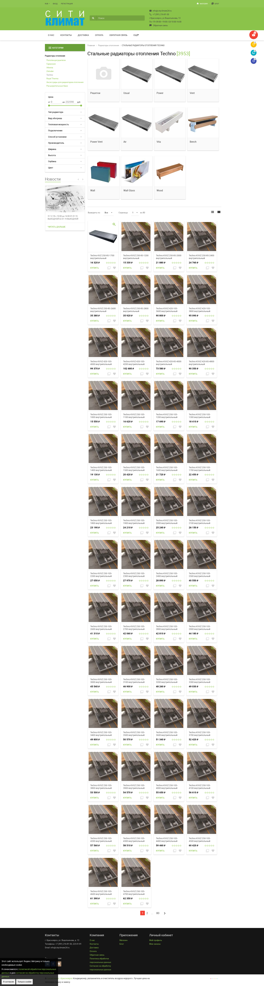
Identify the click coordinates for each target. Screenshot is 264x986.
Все (106, 212)
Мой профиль (155, 940)
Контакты (66, 35)
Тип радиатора (55, 112)
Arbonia (49, 67)
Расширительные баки (57, 85)
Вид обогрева (55, 118)
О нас (51, 35)
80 (157, 913)
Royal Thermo (52, 78)
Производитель (56, 142)
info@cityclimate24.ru (160, 10)
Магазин (202, 3)
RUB (46, 3)
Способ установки (57, 136)
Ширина (52, 149)
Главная (91, 45)
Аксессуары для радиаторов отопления (64, 82)
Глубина (52, 161)
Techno (49, 74)
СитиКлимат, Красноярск (60, 978)
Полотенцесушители (56, 60)
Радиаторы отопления (55, 56)
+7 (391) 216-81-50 (159, 14)
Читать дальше (57, 226)
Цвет (50, 167)
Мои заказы (155, 943)
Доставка (83, 35)
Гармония (51, 63)
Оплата (99, 35)
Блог (215, 3)
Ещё (136, 35)
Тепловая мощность (58, 124)
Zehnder (50, 71)
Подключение (55, 130)
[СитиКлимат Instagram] (58, 963)
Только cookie (24, 981)
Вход (55, 3)
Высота (52, 155)
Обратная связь (158, 25)
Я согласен (8, 981)
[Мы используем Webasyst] (214, 978)
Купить (94, 267)
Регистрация (67, 3)
